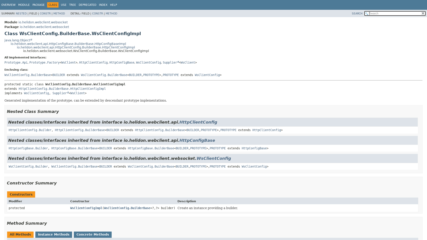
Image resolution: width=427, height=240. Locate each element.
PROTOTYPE (151, 75)
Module (24, 4)
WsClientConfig (148, 62)
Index (103, 4)
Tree (72, 4)
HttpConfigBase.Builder (28, 148)
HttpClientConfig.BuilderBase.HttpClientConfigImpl (62, 88)
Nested (21, 13)
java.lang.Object (17, 40)
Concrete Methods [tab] (93, 234)
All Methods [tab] (20, 234)
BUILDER (58, 75)
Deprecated (87, 4)
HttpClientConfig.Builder (30, 130)
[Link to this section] (62, 111)
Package (38, 4)
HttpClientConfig (93, 62)
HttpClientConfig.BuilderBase (80, 130)
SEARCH (357, 13)
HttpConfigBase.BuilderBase (74, 148)
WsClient (68, 62)
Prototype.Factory (44, 62)
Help (113, 4)
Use (63, 4)
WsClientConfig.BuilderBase (27, 75)
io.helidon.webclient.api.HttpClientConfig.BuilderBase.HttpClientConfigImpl (76, 47)
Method (59, 13)
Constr (45, 13)
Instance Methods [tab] (53, 234)
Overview (8, 4)
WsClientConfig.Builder (28, 166)
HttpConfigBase (121, 62)
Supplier (170, 62)
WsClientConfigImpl (86, 208)
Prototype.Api (16, 62)
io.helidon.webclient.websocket (43, 22)
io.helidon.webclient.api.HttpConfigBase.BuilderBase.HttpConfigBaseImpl (68, 44)
